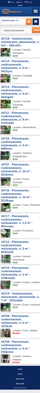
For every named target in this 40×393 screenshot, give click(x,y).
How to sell (20, 383)
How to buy (20, 379)
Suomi (12, 2)
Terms (20, 374)
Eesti (20, 2)
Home (20, 369)
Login (20, 5)
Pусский (29, 2)
